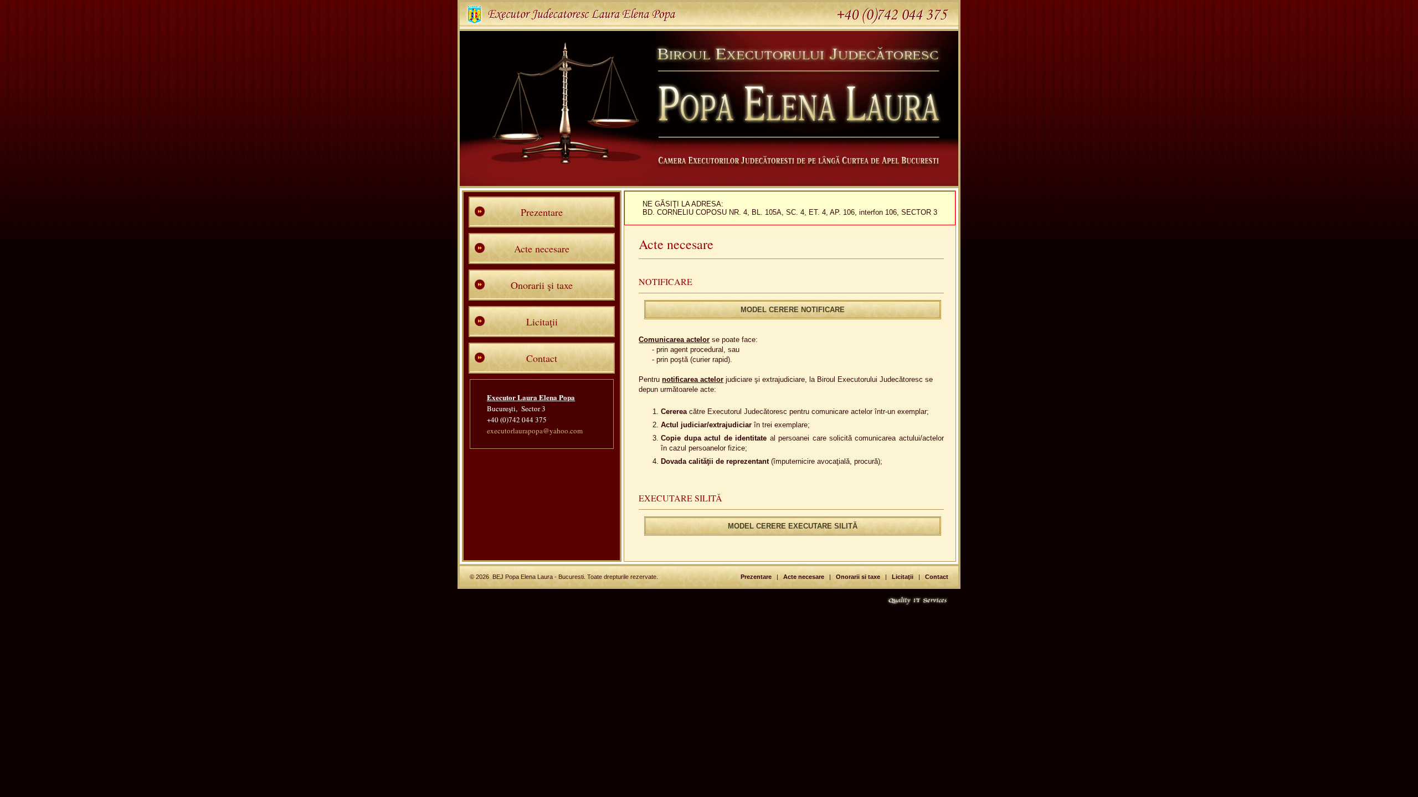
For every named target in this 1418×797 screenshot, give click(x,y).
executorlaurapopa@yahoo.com (535, 431)
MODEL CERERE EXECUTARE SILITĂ (792, 526)
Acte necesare (541, 248)
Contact (541, 358)
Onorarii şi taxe (542, 285)
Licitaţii (542, 321)
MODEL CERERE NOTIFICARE (793, 310)
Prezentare (542, 212)
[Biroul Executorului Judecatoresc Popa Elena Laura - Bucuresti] (709, 183)
